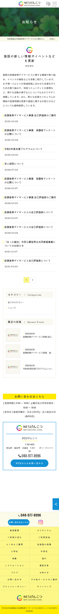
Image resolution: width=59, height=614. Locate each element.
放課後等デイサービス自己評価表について (27, 260)
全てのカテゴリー (16, 302)
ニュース (12, 307)
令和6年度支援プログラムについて (23, 149)
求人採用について (14, 163)
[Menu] (54, 4)
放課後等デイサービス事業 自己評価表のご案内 (30, 115)
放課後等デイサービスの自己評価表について (28, 212)
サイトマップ (44, 586)
